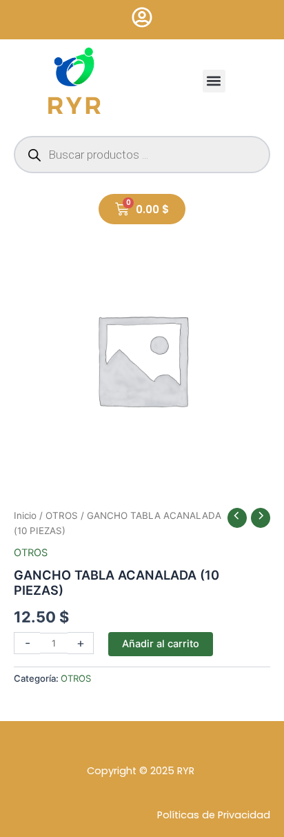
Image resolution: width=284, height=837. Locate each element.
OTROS (61, 515)
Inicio (25, 515)
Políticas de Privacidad (213, 815)
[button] (214, 81)
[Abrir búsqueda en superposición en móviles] (142, 154)
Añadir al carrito (160, 644)
